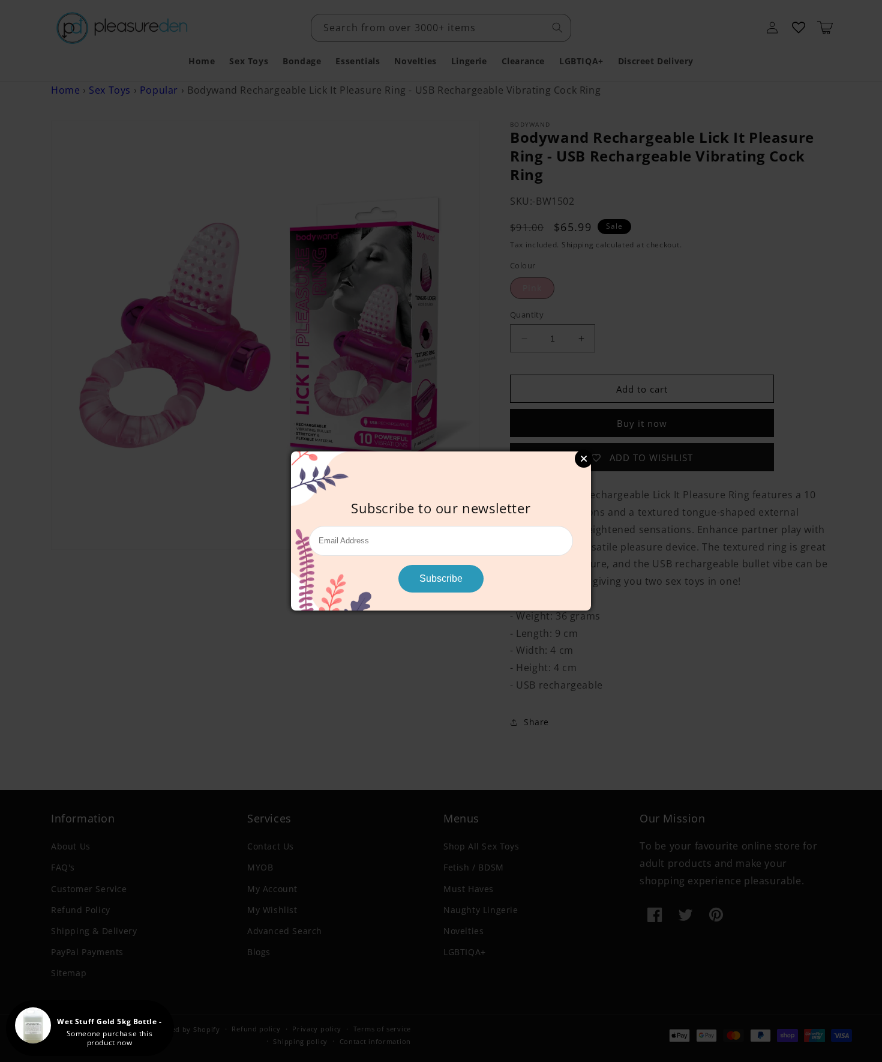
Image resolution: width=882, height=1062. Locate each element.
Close (584, 459)
